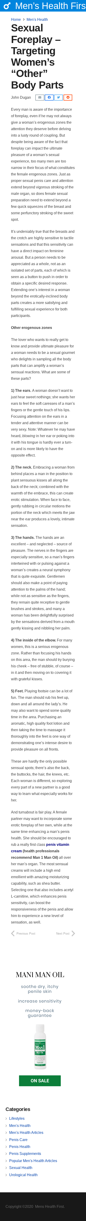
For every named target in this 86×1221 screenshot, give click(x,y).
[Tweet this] (58, 98)
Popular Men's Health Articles (33, 1161)
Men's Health (20, 1126)
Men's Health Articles (26, 1133)
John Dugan (21, 97)
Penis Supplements (25, 1154)
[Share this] (49, 98)
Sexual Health (20, 1168)
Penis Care (18, 1140)
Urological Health (23, 1175)
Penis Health (19, 1147)
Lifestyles (17, 1118)
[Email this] (39, 98)
